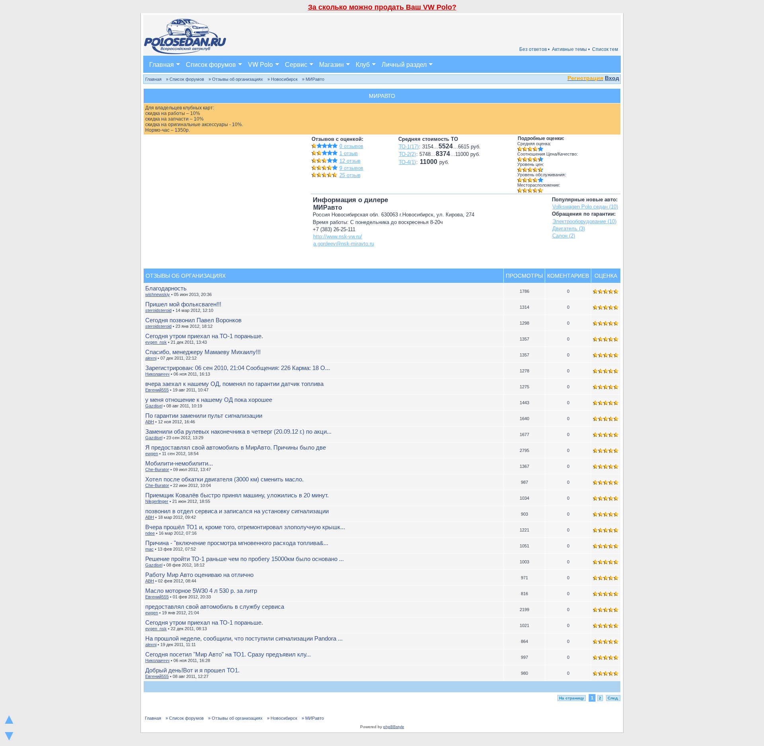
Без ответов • (534, 49)
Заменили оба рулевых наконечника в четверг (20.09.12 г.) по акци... (238, 431)
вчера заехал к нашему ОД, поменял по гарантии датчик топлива (234, 383)
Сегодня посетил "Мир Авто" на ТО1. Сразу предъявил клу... (228, 654)
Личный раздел (404, 64)
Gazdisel (153, 405)
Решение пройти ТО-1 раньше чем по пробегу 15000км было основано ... (244, 558)
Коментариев (568, 276)
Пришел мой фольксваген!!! (183, 304)
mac (149, 549)
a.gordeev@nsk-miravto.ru (343, 244)
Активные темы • (571, 49)
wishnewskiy (157, 294)
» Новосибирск (282, 79)
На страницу (571, 698)
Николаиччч (157, 374)
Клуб (363, 64)
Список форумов (211, 64)
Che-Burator (157, 469)
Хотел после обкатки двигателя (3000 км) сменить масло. (224, 479)
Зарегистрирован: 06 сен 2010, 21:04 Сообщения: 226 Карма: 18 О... (237, 367)
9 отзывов (351, 168)
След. (613, 698)
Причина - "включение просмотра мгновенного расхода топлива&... (236, 543)
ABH (149, 421)
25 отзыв (350, 175)
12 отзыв (350, 161)
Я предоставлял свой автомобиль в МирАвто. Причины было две (235, 447)
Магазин (331, 64)
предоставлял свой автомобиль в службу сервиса (214, 606)
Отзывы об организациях (186, 276)
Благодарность (166, 288)
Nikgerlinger (156, 501)
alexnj (150, 358)
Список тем (605, 49)
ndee (150, 533)
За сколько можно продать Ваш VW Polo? (382, 7)
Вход (612, 78)
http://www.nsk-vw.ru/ (337, 237)
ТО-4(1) (407, 162)
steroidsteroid (158, 310)
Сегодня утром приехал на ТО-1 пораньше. (204, 336)
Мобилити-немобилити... (179, 463)
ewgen (151, 453)
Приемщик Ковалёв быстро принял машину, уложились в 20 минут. (237, 495)
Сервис (296, 64)
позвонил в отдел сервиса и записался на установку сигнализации (237, 511)
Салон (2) (563, 236)
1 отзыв (348, 153)
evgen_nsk (156, 342)
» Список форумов (185, 79)
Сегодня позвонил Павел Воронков (193, 320)
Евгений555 (157, 390)
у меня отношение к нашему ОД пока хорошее (208, 399)
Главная (161, 64)
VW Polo (260, 64)
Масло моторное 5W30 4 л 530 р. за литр (201, 590)
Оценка (605, 276)
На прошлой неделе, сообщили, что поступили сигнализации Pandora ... (244, 638)
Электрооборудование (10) (584, 221)
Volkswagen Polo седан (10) (585, 207)
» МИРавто (313, 79)
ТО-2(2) (407, 154)
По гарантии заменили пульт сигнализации (203, 415)
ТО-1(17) (409, 147)
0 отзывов (351, 146)
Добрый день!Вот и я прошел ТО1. (192, 670)
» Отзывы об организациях (236, 79)
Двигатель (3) (568, 229)
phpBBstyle (393, 727)
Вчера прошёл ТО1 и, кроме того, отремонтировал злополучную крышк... (245, 527)
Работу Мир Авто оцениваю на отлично (199, 574)
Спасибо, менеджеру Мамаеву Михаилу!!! (203, 352)
